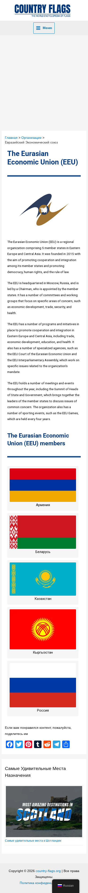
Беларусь (42, 552)
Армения (43, 505)
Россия (43, 710)
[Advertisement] (44, 81)
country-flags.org (48, 871)
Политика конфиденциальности (44, 883)
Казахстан (42, 599)
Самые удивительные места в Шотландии (33, 840)
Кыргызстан (43, 652)
